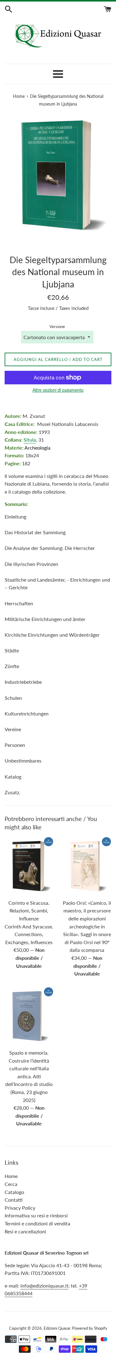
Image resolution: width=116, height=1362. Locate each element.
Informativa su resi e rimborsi (36, 1215)
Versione (57, 326)
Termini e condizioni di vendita (37, 1223)
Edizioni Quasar (57, 1328)
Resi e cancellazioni (25, 1231)
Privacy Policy (20, 1208)
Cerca (11, 1184)
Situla (30, 440)
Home (11, 1176)
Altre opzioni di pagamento (58, 390)
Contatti (14, 1200)
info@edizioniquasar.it (44, 1285)
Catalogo (14, 1192)
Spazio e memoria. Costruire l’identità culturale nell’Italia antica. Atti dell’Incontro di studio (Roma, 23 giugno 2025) (29, 1076)
